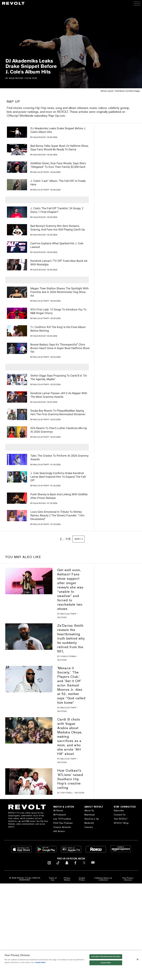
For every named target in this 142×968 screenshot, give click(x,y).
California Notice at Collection (103, 879)
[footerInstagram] (49, 865)
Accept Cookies (106, 963)
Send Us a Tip (91, 818)
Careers (88, 827)
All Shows (58, 810)
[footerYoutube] (93, 865)
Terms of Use (53, 879)
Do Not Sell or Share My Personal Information (105, 956)
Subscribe (119, 810)
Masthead (89, 814)
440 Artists (59, 831)
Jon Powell (66, 792)
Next (78, 539)
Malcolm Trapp (41, 172)
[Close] (138, 959)
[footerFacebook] (75, 865)
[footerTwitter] (84, 865)
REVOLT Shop (121, 823)
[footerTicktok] (58, 865)
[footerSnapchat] (66, 865)
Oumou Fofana (68, 656)
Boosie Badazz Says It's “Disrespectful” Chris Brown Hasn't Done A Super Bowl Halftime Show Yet (60, 348)
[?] (17, 132)
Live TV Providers (62, 818)
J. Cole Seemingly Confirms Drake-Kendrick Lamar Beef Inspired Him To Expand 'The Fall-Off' (58, 476)
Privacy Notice (67, 879)
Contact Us (119, 814)
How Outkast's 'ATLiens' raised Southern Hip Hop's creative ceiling (70, 779)
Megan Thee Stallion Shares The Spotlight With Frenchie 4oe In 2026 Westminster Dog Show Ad (59, 292)
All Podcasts (59, 814)
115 (67, 539)
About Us (89, 810)
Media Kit (89, 823)
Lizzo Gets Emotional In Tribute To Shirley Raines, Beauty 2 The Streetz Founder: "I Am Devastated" (57, 515)
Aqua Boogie (16, 78)
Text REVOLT (121, 818)
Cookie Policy (82, 879)
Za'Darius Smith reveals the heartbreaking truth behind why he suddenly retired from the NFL (71, 638)
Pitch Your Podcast (63, 823)
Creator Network (62, 827)
